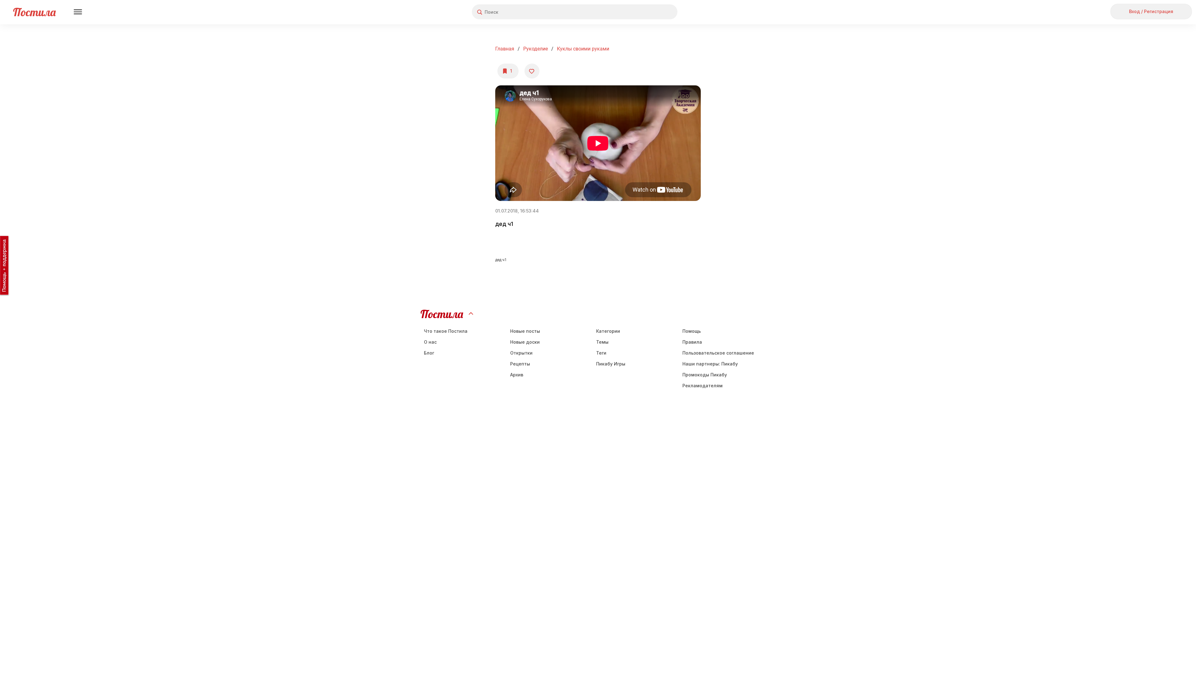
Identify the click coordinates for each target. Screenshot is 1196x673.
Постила (34, 12)
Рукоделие (535, 49)
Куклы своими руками (583, 49)
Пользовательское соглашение (718, 353)
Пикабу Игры (610, 363)
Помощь (691, 331)
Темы (602, 342)
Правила (692, 342)
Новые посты (525, 331)
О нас (430, 342)
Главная (504, 49)
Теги (601, 353)
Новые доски (525, 342)
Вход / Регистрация (1151, 11)
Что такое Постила (445, 331)
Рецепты (520, 363)
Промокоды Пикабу (704, 374)
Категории (608, 331)
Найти (649, 12)
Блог (429, 353)
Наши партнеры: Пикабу (710, 363)
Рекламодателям (702, 385)
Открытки (521, 353)
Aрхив (516, 374)
